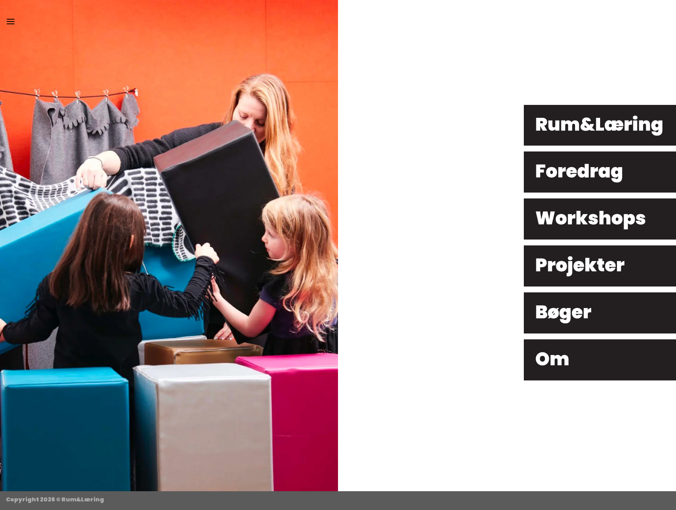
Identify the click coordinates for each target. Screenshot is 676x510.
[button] (10, 21)
